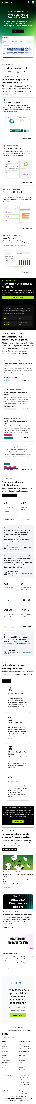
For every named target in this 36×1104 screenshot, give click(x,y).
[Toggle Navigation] (33, 2)
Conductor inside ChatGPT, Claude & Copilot (18, 365)
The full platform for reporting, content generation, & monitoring (17, 451)
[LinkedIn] (5, 1034)
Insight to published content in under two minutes (18, 422)
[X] (2, 1034)
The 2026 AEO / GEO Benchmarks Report (17, 914)
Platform (4, 1041)
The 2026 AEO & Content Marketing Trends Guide (18, 875)
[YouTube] (7, 1034)
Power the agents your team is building (15, 394)
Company (22, 1055)
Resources (4, 1055)
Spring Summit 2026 (10, 954)
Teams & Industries (24, 1041)
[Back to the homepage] (7, 2)
